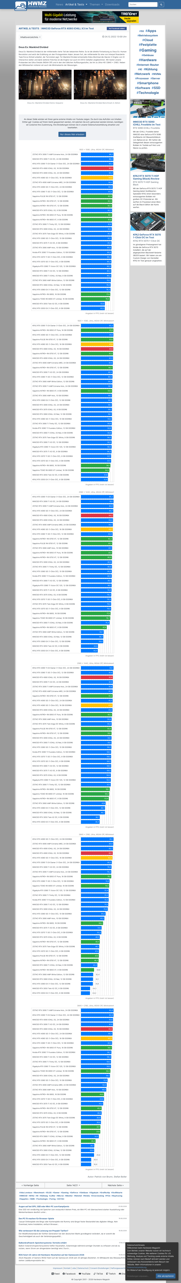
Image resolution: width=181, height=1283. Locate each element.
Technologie (42, 1199)
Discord (125, 1273)
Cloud (147, 40)
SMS (32, 1199)
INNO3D (23, 1196)
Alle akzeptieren (166, 1276)
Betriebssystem (148, 35)
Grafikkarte (116, 1193)
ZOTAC (60, 1199)
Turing (52, 1199)
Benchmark (39, 1193)
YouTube (85, 1273)
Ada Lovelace (25, 1193)
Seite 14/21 (72, 1185)
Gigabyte (93, 1193)
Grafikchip (105, 1193)
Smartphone (147, 83)
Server (155, 78)
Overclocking (97, 1196)
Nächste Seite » (116, 1185)
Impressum (57, 1268)
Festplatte (148, 45)
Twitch (112, 1273)
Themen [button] (95, 4)
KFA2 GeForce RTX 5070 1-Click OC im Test (147, 236)
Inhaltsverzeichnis (29, 37)
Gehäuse (83, 1193)
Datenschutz (83, 1268)
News (60, 4)
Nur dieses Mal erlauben (72, 134)
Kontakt (67, 1268)
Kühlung (43, 1196)
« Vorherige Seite (30, 1185)
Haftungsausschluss (119, 1268)
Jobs (74, 1268)
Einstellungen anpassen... (138, 1276)
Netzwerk (142, 74)
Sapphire (23, 1199)
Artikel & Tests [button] (75, 4)
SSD (156, 88)
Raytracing (116, 1196)
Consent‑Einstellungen (99, 1268)
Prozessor (142, 78)
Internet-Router (147, 64)
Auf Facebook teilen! (117, 28)
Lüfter (52, 1196)
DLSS (49, 1193)
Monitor (69, 1196)
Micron (60, 1196)
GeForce (74, 1193)
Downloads (112, 4)
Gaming (65, 1193)
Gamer (56, 1193)
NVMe (156, 74)
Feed (56, 1273)
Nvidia (86, 1196)
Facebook (70, 1273)
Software (142, 88)
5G (141, 31)
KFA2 (31, 1196)
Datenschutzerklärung (136, 1267)
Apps (150, 31)
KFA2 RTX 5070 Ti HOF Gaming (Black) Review (146, 177)
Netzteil (78, 1196)
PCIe (107, 1196)
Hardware (148, 60)
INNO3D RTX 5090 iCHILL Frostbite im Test (146, 123)
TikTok (99, 1273)
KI (37, 1196)
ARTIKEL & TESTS (29, 28)
